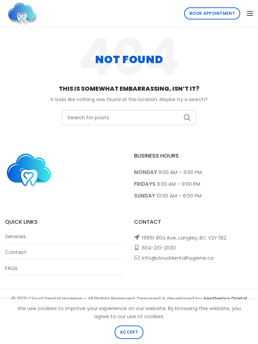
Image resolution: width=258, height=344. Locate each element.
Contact (16, 252)
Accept (129, 332)
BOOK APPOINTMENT (212, 13)
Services (15, 236)
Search (187, 117)
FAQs (11, 267)
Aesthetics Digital (225, 298)
